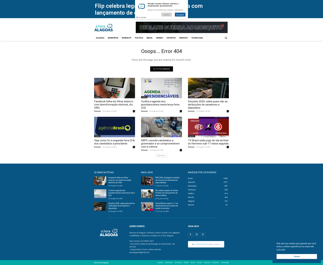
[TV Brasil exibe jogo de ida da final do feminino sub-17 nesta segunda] (208, 127)
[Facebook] (190, 234)
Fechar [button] (297, 256)
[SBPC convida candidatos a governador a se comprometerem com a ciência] (161, 127)
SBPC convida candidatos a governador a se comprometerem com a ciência (160, 143)
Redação (97, 111)
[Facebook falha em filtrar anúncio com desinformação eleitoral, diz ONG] (114, 88)
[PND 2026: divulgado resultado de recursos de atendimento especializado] (147, 180)
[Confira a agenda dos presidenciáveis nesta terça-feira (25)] (161, 88)
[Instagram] (196, 234)
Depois (166, 14)
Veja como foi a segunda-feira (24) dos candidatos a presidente (114, 142)
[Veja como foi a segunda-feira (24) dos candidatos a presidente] (114, 127)
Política (97, 97)
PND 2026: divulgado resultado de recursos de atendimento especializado (167, 180)
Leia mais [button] (281, 249)
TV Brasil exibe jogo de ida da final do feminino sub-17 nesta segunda (208, 142)
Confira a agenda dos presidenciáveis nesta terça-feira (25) (160, 104)
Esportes (191, 136)
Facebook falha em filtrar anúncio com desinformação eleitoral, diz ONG (113, 104)
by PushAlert (142, 17)
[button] (226, 38)
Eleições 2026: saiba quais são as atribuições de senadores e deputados (208, 104)
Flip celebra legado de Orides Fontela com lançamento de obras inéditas (166, 192)
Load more (161, 156)
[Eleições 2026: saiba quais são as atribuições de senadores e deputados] (208, 88)
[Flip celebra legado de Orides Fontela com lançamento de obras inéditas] (147, 193)
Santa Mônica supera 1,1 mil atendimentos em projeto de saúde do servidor (166, 205)
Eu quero (180, 14)
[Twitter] (202, 234)
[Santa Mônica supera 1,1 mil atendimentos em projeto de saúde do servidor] (147, 206)
